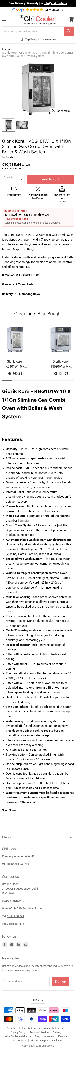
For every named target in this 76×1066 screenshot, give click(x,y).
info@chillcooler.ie (55, 3)
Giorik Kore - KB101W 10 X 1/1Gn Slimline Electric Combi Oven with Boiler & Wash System (15, 364)
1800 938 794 (48, 39)
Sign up (60, 981)
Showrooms (19, 1040)
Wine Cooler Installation (18, 1036)
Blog (37, 1036)
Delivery (57, 1032)
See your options (17, 218)
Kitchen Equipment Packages (47, 1040)
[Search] (69, 31)
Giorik (9, 157)
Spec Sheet (9, 810)
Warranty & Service (54, 1028)
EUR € (36, 1000)
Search (11, 1028)
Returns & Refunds (29, 1028)
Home (6, 49)
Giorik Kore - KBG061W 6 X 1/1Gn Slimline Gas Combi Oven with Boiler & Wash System (61, 364)
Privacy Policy (18, 1032)
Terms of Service (39, 1032)
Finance (62, 1036)
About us (49, 1036)
